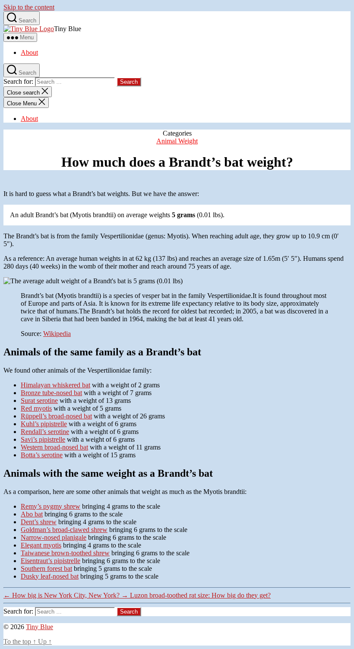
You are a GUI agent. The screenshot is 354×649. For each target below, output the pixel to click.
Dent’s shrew (39, 522)
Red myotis (36, 408)
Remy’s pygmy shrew (50, 506)
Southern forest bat (46, 568)
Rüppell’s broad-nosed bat (56, 416)
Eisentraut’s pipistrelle (50, 560)
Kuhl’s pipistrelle (44, 423)
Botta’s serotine (42, 455)
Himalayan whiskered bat (55, 385)
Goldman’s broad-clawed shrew (64, 529)
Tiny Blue (39, 626)
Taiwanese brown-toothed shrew (65, 553)
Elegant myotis (41, 545)
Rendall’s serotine (45, 431)
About (29, 52)
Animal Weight (177, 141)
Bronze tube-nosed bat (51, 392)
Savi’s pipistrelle (43, 439)
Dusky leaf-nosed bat (50, 576)
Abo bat (32, 514)
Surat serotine (39, 400)
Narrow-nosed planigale (53, 537)
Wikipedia (57, 333)
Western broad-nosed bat (54, 447)
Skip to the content (28, 7)
